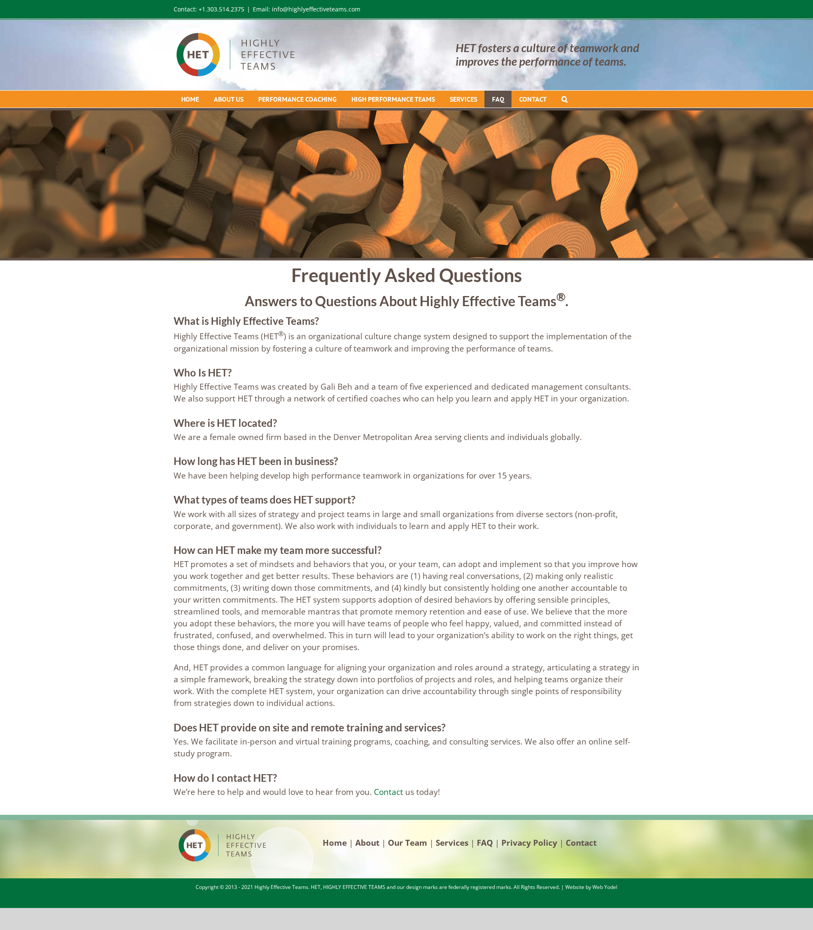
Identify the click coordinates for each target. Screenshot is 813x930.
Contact (388, 791)
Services (452, 842)
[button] (564, 99)
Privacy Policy (529, 842)
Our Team (407, 842)
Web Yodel (604, 887)
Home (335, 842)
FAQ (485, 842)
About (367, 842)
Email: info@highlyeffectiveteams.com (306, 9)
